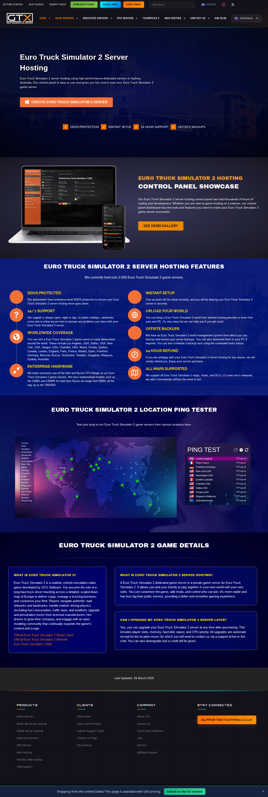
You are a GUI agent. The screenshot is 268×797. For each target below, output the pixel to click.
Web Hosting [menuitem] (173, 18)
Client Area (83, 716)
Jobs (140, 738)
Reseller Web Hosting (29, 760)
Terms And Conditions (150, 731)
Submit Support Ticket (90, 731)
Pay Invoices (84, 745)
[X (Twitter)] (233, 4)
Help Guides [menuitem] (36, 4)
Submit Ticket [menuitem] (57, 4)
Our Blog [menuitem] (221, 18)
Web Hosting (24, 752)
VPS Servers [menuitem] (125, 18)
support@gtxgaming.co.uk (226, 719)
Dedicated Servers (28, 738)
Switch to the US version (184, 791)
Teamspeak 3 (24, 767)
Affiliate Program (147, 752)
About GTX (143, 716)
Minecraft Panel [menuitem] (84, 4)
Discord (141, 745)
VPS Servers (24, 745)
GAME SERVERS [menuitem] (64, 18)
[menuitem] (246, 18)
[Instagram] (223, 4)
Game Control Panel (89, 724)
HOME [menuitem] (43, 18)
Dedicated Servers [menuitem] (95, 18)
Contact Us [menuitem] (198, 18)
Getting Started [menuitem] (13, 4)
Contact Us (143, 724)
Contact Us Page (87, 738)
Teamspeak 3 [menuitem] (151, 18)
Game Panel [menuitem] (133, 4)
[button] (66, 102)
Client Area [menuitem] (110, 4)
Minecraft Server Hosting (32, 724)
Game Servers (25, 716)
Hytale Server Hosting (30, 731)
